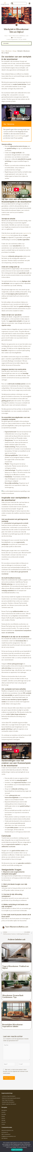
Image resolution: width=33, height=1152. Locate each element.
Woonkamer (9, 51)
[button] (29, 3)
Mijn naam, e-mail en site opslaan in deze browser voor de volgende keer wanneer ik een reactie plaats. (15, 1071)
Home (3, 51)
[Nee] (31, 1146)
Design (14, 51)
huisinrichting (18, 136)
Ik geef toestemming (17, 1149)
